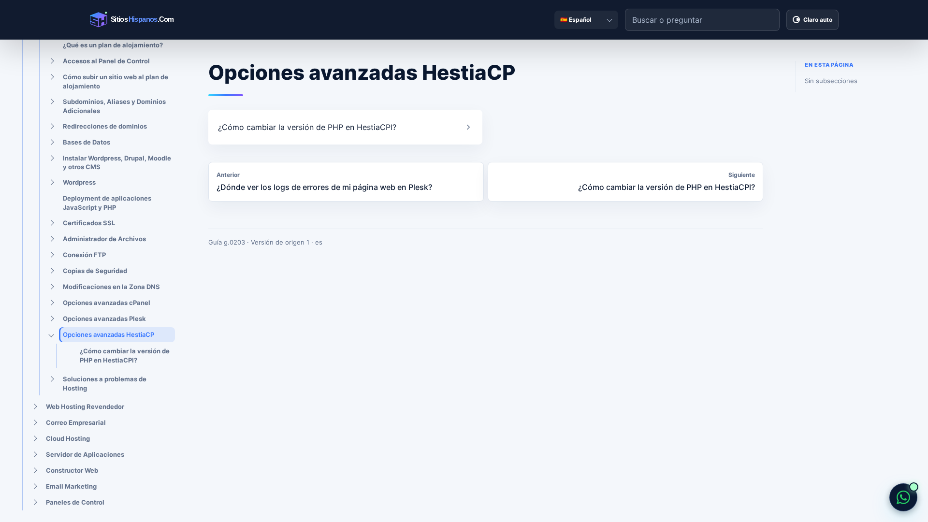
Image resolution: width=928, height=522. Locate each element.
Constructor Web (72, 470)
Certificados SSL (89, 223)
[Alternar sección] (51, 61)
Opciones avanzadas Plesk (104, 318)
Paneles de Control (75, 502)
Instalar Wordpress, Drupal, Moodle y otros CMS (117, 162)
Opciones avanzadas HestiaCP (108, 334)
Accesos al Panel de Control (106, 61)
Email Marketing (71, 486)
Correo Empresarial (76, 422)
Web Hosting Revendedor (85, 406)
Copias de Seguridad (95, 271)
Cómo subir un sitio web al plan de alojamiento (115, 81)
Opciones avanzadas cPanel (106, 302)
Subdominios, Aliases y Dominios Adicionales (114, 106)
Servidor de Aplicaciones (85, 454)
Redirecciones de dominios (105, 126)
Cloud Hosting (68, 438)
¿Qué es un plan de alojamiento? (113, 45)
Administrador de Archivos (104, 239)
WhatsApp (903, 497)
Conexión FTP (84, 255)
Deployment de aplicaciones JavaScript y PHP (107, 202)
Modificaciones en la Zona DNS (111, 286)
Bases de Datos (86, 142)
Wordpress (79, 182)
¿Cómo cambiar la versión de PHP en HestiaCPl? (125, 355)
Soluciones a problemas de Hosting (104, 383)
